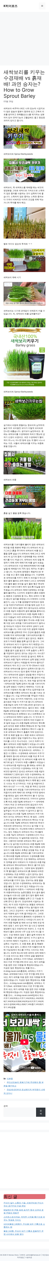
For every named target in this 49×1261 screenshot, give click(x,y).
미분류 (10, 1078)
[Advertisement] (24, 37)
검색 (6, 1106)
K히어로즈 (10, 6)
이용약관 (28, 1257)
